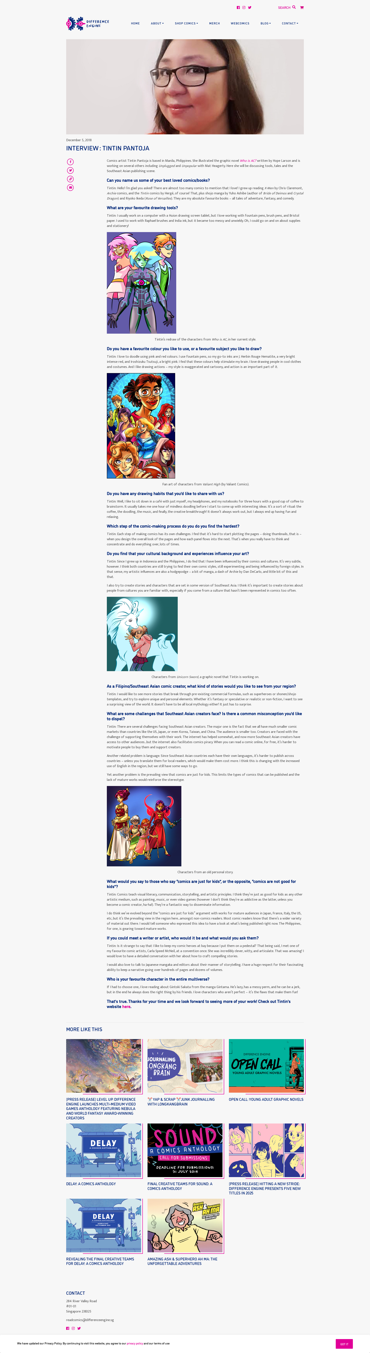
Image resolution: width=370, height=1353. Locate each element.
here (126, 1006)
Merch (214, 23)
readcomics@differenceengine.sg (90, 1320)
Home (135, 23)
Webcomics (240, 23)
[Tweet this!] (70, 170)
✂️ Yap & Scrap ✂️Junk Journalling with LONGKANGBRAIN (181, 1101)
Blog (265, 23)
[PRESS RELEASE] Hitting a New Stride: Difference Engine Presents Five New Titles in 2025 (265, 1188)
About (156, 23)
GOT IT (344, 1344)
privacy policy (135, 1343)
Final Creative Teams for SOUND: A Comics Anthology (180, 1186)
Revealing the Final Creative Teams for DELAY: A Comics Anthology (100, 1261)
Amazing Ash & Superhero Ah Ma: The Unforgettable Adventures (182, 1261)
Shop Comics (185, 23)
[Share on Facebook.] (70, 162)
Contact (289, 23)
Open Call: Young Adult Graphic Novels (266, 1099)
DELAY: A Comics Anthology (91, 1183)
